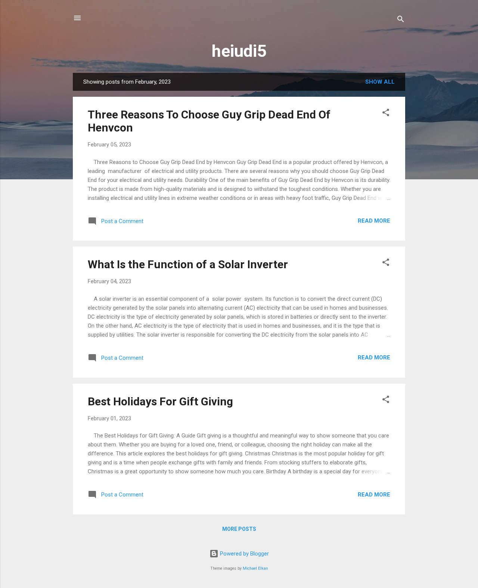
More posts (239, 529)
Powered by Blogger (243, 553)
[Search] (400, 20)
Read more (374, 220)
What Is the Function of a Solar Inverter (188, 264)
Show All (380, 81)
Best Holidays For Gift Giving (160, 401)
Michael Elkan (255, 568)
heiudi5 (239, 51)
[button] (385, 114)
